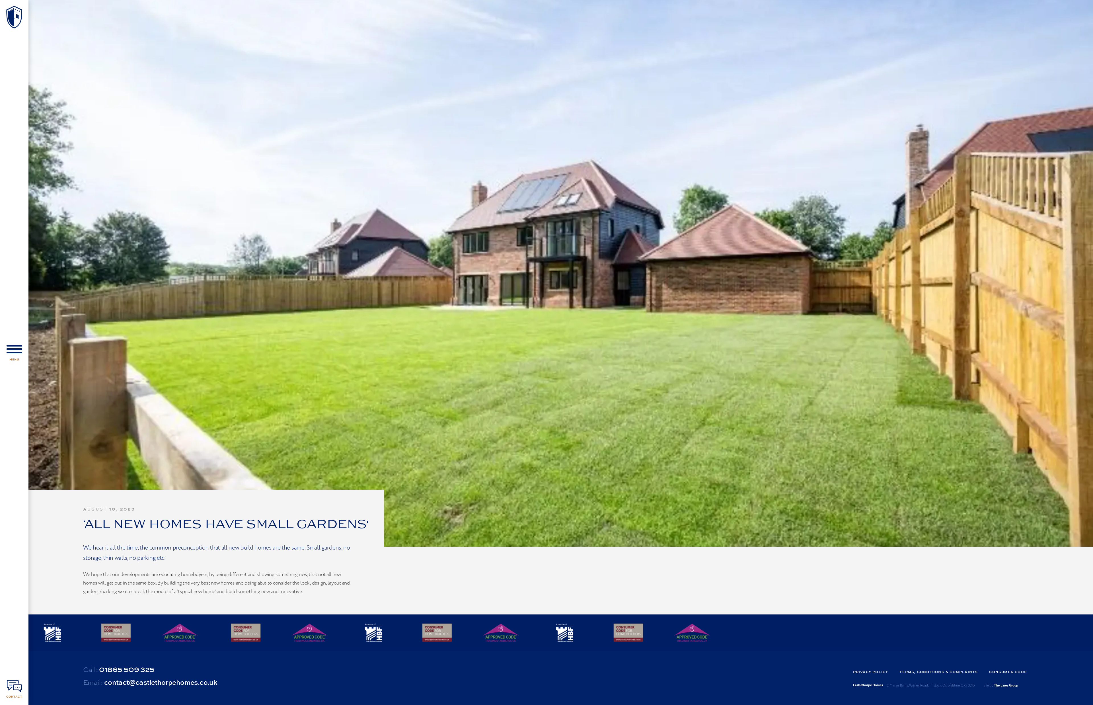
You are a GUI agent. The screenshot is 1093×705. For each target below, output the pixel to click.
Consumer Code (1008, 671)
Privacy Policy (870, 671)
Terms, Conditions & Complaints (938, 671)
